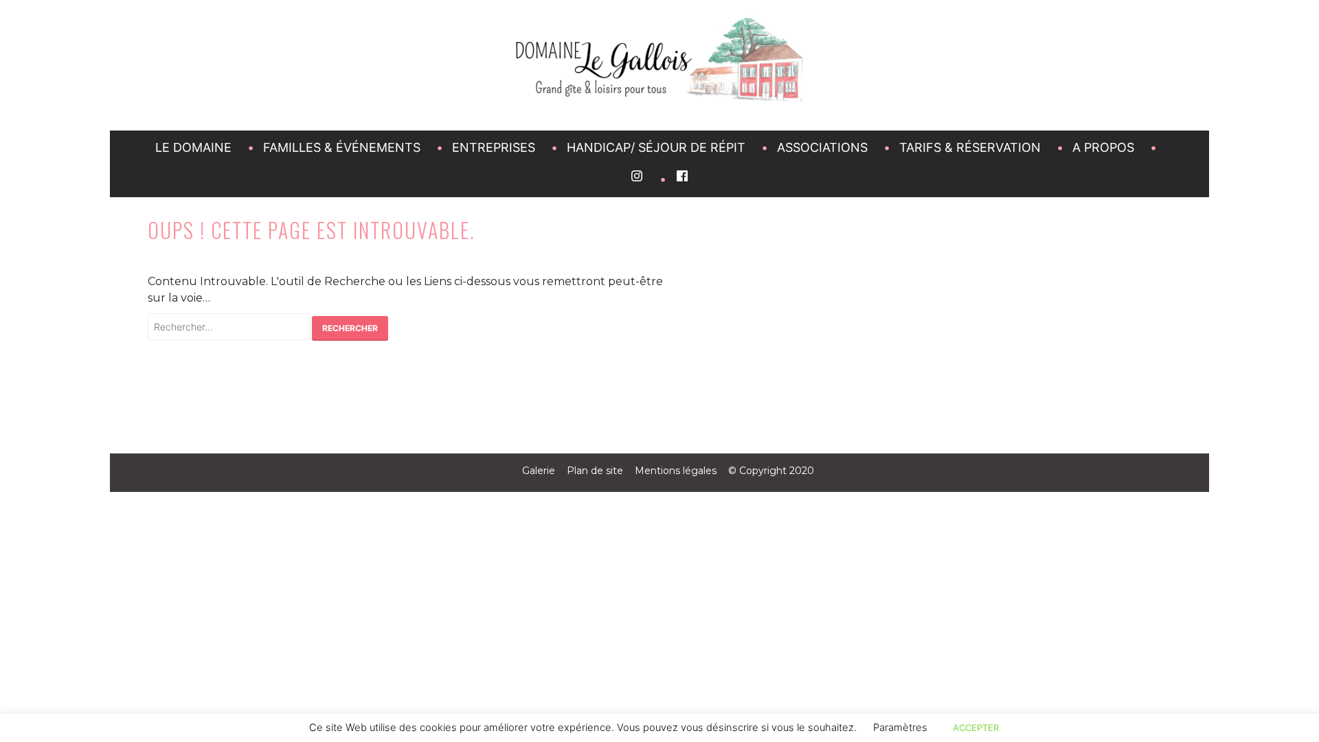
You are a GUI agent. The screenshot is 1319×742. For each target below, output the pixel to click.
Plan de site (595, 470)
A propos (1103, 147)
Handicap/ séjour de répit (656, 147)
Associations (822, 147)
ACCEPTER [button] (976, 727)
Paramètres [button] (900, 727)
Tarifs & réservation (970, 147)
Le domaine (193, 147)
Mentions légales (676, 470)
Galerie (538, 470)
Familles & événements (341, 147)
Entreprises (493, 147)
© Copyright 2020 (771, 470)
